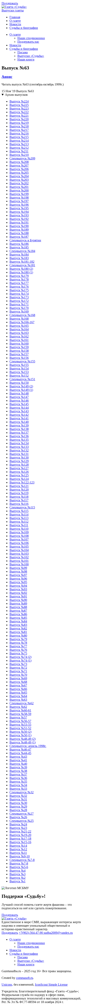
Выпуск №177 (19, 283)
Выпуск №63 (18, 699)
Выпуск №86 (18, 614)
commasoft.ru (24, 978)
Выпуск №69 (18, 678)
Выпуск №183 (19, 258)
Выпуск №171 (19, 304)
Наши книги (25, 59)
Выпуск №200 (19, 190)
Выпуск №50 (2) (20, 731)
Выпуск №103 (19, 553)
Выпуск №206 (19, 169)
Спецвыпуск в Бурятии (25, 240)
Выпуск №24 (18, 824)
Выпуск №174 (19, 293)
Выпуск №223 (19, 108)
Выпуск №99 (18, 568)
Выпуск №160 (19, 343)
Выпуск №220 (19, 119)
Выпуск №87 (18, 610)
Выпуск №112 (18, 521)
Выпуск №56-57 (20, 721)
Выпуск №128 (19, 464)
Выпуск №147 (19, 397)
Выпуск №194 (19, 211)
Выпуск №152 (19, 375)
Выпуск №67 (18, 685)
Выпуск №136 (19, 436)
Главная (14, 17)
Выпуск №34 (18, 785)
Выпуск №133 (19, 447)
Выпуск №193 (19, 215)
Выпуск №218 (19, 126)
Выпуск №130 (19, 457)
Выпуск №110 (18, 528)
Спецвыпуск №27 (21, 813)
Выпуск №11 (18, 852)
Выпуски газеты (13, 10)
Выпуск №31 (18, 799)
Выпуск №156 (19, 357)
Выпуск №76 (18, 649)
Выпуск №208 (19, 162)
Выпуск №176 (19, 286)
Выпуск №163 (19, 333)
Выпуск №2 (17, 877)
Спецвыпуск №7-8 (22, 860)
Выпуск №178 (19, 279)
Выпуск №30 (18, 803)
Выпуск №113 (18, 518)
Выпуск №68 (18, 682)
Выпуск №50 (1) (20, 735)
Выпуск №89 (18, 603)
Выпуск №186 (19, 244)
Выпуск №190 (19, 226)
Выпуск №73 (18, 664)
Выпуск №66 (18, 689)
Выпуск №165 (19, 325)
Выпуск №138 (19, 429)
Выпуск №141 (19, 418)
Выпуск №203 (19, 179)
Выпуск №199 (19, 194)
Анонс (7, 77)
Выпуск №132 (19, 450)
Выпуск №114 (18, 514)
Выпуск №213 (19, 144)
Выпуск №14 (18, 845)
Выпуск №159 (19, 347)
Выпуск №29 (18, 806)
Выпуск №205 (19, 172)
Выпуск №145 (19, 404)
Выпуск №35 (18, 781)
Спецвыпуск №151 (22, 379)
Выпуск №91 (18, 596)
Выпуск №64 (18, 696)
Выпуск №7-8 (18, 863)
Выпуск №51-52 (20, 728)
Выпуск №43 (18, 756)
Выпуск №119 (18, 493)
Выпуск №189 (19, 229)
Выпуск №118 (18, 496)
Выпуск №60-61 (20, 710)
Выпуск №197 (19, 201)
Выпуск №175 (19, 290)
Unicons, (7, 984)
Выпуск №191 (19, 222)
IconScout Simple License (51, 984)
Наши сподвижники (31, 38)
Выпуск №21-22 (20, 831)
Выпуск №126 (19, 471)
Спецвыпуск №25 (21, 820)
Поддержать (10, 3)
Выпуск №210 (19, 154)
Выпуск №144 (19, 407)
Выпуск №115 (18, 511)
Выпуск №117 (18, 500)
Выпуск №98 (18, 571)
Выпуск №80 (18, 635)
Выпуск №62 (18, 706)
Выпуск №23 (18, 828)
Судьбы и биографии (23, 27)
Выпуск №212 (19, 147)
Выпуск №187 (19, 236)
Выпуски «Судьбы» (30, 56)
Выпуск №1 (17, 881)
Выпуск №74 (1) (20, 660)
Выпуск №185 (19, 247)
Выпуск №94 (18, 585)
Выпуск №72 (18, 667)
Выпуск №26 (18, 817)
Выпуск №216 (19, 133)
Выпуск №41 (18, 760)
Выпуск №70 (18, 674)
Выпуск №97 (18, 575)
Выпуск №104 (19, 550)
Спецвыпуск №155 (22, 361)
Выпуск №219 (19, 122)
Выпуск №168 (19, 318)
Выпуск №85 (18, 617)
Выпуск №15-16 (20, 842)
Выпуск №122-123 (21, 482)
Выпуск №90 (18, 600)
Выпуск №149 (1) (21, 390)
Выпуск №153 (19, 372)
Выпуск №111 (18, 525)
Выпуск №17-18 (20, 838)
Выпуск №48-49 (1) (22, 742)
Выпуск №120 (19, 489)
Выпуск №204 (19, 176)
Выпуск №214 (19, 140)
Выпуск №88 (18, 607)
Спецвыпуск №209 (22, 158)
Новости (15, 24)
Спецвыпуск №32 (21, 792)
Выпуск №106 (19, 543)
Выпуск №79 (18, 639)
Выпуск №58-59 (20, 714)
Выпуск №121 (19, 486)
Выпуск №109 (19, 532)
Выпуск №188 (19, 233)
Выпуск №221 (19, 115)
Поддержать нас (28, 41)
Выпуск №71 (18, 671)
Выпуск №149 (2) (21, 386)
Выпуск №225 (19, 105)
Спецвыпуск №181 (22, 265)
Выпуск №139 (19, 425)
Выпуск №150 (19, 382)
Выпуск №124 (19, 479)
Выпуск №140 (19, 422)
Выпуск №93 (18, 589)
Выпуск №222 (19, 112)
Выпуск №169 (19, 311)
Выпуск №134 (19, 443)
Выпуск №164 (19, 329)
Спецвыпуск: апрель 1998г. (27, 746)
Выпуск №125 (19, 475)
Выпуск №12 (18, 849)
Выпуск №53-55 (20, 724)
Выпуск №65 (18, 692)
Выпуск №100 (19, 564)
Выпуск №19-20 (20, 835)
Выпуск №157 (19, 354)
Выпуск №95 (18, 582)
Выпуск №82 (18, 628)
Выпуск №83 (18, 625)
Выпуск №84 (18, 621)
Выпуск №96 (18, 578)
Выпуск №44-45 (20, 753)
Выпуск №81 (18, 632)
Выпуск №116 (18, 503)
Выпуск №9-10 (19, 856)
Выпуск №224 (19, 101)
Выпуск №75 (18, 653)
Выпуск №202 (19, 183)
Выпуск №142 (19, 414)
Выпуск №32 (18, 795)
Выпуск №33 (18, 788)
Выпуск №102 (19, 557)
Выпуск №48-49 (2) (22, 739)
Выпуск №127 (19, 468)
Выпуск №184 (19, 254)
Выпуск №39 (18, 767)
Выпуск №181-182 (21, 261)
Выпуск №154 (19, 368)
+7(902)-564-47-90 (31, 932)
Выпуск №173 (19, 297)
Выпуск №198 (19, 197)
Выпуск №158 (19, 350)
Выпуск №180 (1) (21, 272)
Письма (22, 52)
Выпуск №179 (19, 276)
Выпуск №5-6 (18, 867)
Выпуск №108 (19, 536)
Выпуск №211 (18, 151)
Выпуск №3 (17, 874)
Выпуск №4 (17, 870)
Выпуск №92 (18, 593)
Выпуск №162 (19, 336)
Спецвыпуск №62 (21, 703)
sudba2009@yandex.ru (58, 932)
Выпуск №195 (19, 208)
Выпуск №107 (19, 539)
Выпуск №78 (18, 642)
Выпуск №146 (19, 400)
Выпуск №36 (18, 778)
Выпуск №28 (18, 810)
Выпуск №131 (19, 454)
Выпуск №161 (19, 340)
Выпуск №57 (18, 717)
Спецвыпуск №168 (22, 315)
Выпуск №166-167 (21, 322)
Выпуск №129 (19, 461)
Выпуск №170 (19, 308)
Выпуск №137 (19, 432)
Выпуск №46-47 (20, 749)
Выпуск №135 (19, 439)
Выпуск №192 (19, 219)
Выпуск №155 (19, 365)
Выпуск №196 (19, 204)
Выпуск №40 (18, 763)
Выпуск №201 (19, 187)
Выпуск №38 (18, 771)
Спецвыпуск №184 (22, 251)
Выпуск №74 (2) (20, 657)
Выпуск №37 (18, 774)
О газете (15, 20)
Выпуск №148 (19, 393)
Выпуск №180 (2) (21, 268)
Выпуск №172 (19, 300)
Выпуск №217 (19, 130)
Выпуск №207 (19, 165)
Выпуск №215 (19, 137)
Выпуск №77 (18, 646)
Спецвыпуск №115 (22, 507)
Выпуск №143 (19, 411)
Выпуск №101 (19, 560)
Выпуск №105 (19, 546)
